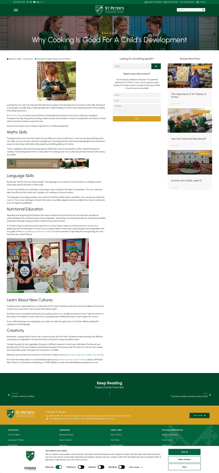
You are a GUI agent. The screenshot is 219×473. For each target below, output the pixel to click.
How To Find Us (116, 435)
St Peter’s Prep (15, 115)
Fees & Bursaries (65, 440)
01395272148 (20, 2)
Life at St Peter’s (14, 435)
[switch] (81, 467)
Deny (184, 467)
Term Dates (115, 440)
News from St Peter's (62, 59)
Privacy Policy (167, 440)
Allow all (184, 452)
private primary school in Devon (72, 359)
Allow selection (184, 459)
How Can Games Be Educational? (188, 138)
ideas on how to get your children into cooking (83, 355)
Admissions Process (66, 435)
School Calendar (172, 2)
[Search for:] (191, 10)
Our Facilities (12, 445)
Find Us (202, 2)
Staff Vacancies (188, 2)
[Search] (156, 66)
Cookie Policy (167, 445)
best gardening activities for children (36, 231)
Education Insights (44, 59)
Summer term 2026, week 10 (186, 180)
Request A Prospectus (154, 2)
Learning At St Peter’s (16, 440)
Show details (134, 467)
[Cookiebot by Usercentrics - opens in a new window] (30, 468)
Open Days (63, 445)
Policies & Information (170, 435)
